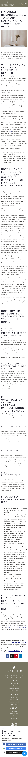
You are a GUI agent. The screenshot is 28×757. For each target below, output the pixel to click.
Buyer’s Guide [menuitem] (14, 704)
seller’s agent (8, 162)
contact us (9, 627)
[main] (14, 331)
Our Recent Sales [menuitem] (14, 688)
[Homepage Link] (7, 3)
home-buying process (18, 413)
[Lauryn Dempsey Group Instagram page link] (12, 676)
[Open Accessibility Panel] (24, 753)
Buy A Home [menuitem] (14, 697)
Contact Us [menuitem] (14, 718)
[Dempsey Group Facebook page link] (7, 676)
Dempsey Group (21, 627)
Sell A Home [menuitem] (14, 683)
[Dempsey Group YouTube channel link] (16, 676)
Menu (25, 3)
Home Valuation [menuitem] (14, 686)
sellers (10, 131)
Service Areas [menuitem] (14, 699)
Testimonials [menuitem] (14, 713)
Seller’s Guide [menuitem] (14, 690)
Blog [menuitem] (14, 716)
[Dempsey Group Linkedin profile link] (21, 676)
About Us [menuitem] (14, 711)
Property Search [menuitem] (14, 702)
